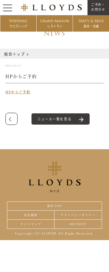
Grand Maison (54, 23)
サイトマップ (30, 224)
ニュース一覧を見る (54, 118)
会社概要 (31, 215)
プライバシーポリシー (78, 215)
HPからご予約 (17, 92)
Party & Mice (91, 23)
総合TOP (54, 206)
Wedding (18, 23)
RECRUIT (78, 224)
